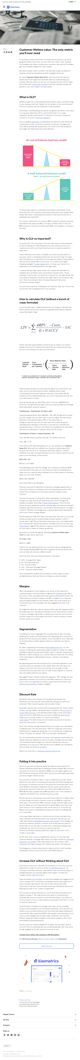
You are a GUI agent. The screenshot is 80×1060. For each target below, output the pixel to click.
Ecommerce (28, 991)
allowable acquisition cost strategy (47, 821)
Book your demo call (47, 946)
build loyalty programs (40, 84)
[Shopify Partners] (72, 1)
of (36, 879)
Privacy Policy (20, 1051)
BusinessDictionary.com (54, 647)
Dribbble (28, 1056)
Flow (41, 1056)
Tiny (14, 1056)
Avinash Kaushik (40, 264)
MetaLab (34, 1056)
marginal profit (61, 593)
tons (33, 879)
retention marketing (43, 118)
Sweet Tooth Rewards (51, 503)
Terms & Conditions (8, 1051)
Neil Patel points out (58, 868)
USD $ (6, 1046)
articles (39, 879)
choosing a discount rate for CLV (48, 751)
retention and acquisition (28, 684)
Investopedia (23, 720)
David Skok (35, 122)
